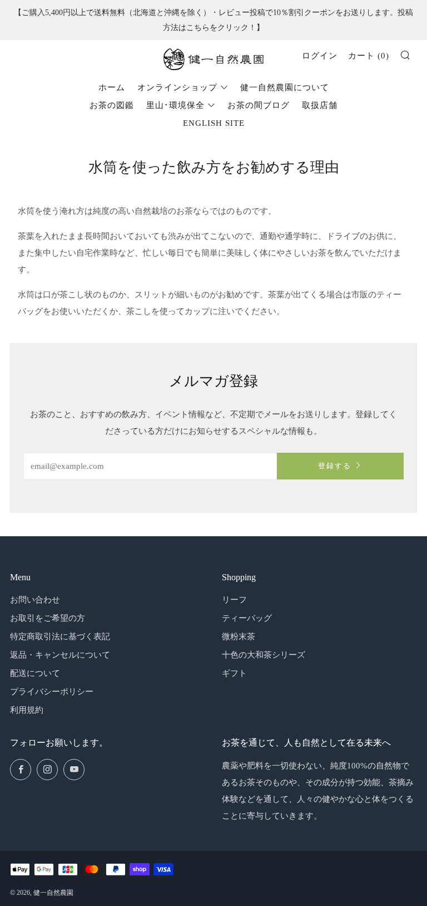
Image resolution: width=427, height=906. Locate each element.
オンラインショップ (177, 87)
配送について (35, 673)
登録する (334, 466)
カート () (368, 55)
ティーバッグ (247, 618)
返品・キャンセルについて (60, 654)
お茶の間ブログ (258, 105)
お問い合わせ (35, 599)
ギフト (234, 673)
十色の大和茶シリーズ (263, 654)
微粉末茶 (238, 636)
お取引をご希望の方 (47, 618)
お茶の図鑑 (112, 105)
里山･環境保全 (175, 105)
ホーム (111, 87)
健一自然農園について (284, 87)
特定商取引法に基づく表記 (60, 636)
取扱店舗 (319, 105)
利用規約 (26, 710)
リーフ (234, 599)
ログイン (319, 55)
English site (214, 123)
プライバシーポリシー (51, 691)
